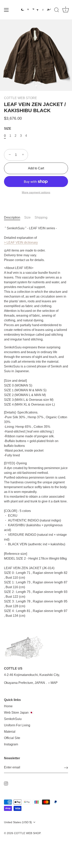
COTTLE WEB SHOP (27, 833)
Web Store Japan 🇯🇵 (18, 712)
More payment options (36, 192)
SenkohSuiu (13, 719)
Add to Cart (36, 168)
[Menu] (6, 10)
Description (12, 217)
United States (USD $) (18, 822)
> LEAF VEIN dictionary (21, 242)
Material (9, 731)
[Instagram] (6, 783)
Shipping (41, 217)
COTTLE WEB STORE (20, 98)
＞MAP (52, 682)
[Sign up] (66, 768)
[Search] (56, 10)
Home (8, 706)
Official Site (12, 738)
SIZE (7, 128)
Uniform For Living (17, 725)
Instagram (11, 744)
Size (27, 217)
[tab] (14, 217)
